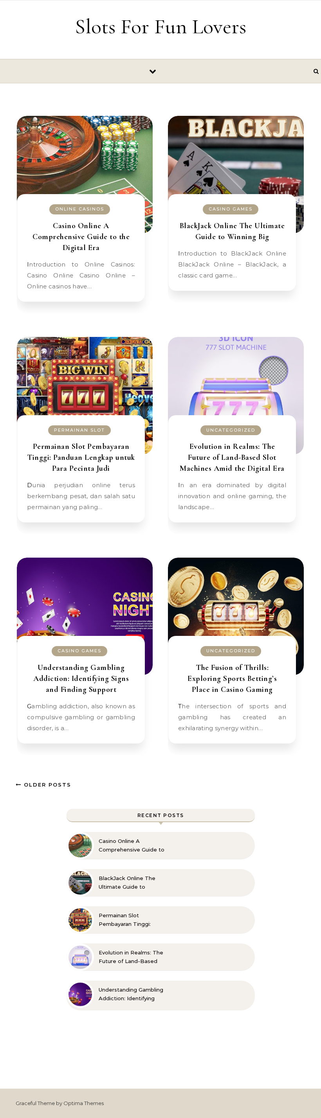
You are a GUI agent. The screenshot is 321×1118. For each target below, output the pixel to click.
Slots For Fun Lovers (160, 26)
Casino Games (230, 209)
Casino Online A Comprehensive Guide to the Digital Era (81, 236)
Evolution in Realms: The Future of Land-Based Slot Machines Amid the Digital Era (232, 457)
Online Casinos (79, 209)
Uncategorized (230, 430)
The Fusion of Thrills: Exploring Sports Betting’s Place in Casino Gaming (232, 678)
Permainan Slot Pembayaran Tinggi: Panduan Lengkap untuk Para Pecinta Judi (81, 457)
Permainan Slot (79, 430)
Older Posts (46, 784)
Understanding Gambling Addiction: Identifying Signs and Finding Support (81, 678)
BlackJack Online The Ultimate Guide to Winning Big (127, 883)
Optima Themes (83, 1103)
